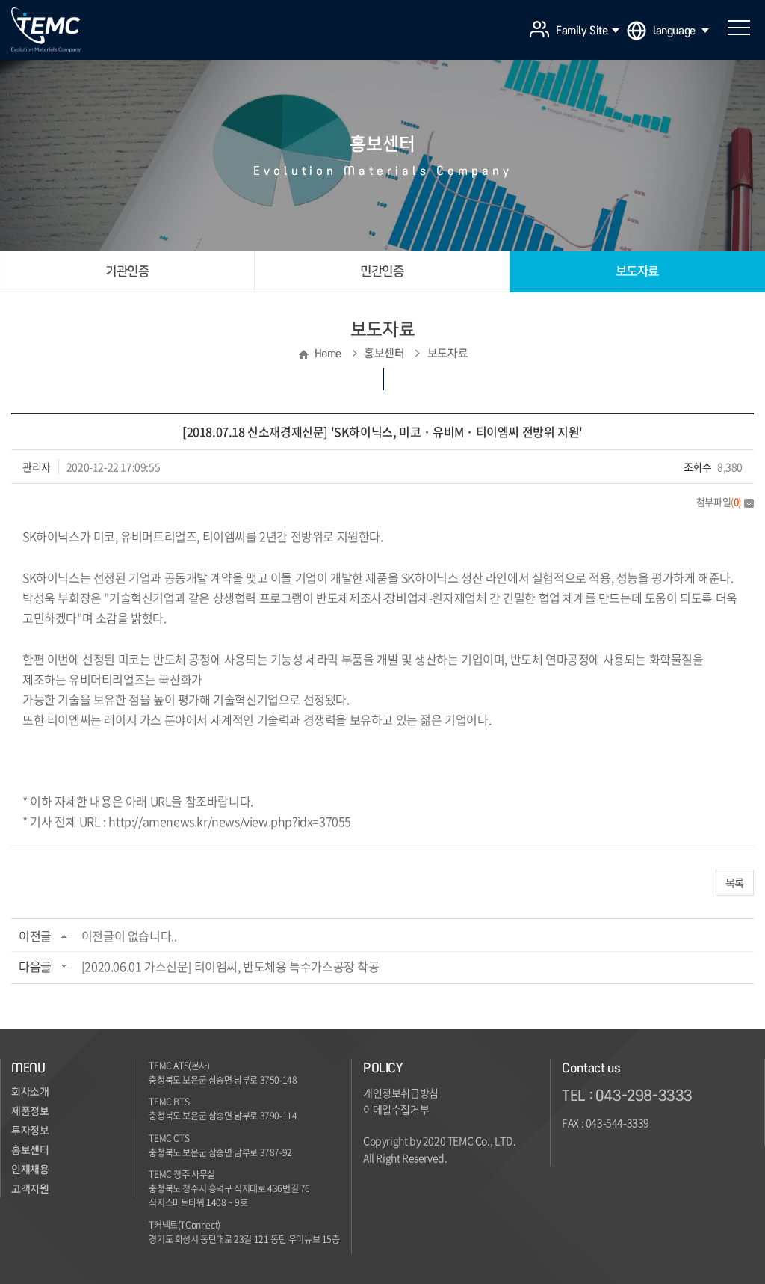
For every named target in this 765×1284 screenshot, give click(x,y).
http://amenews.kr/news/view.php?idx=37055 (229, 821)
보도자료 (637, 271)
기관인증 (127, 271)
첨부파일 (718, 501)
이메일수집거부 (396, 1109)
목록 (734, 882)
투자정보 (30, 1130)
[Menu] (739, 28)
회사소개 (30, 1092)
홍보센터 (30, 1150)
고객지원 (30, 1189)
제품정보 (30, 1111)
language (674, 30)
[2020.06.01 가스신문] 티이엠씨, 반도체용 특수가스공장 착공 (230, 966)
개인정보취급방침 (401, 1092)
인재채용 (30, 1169)
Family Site (582, 30)
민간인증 (381, 271)
